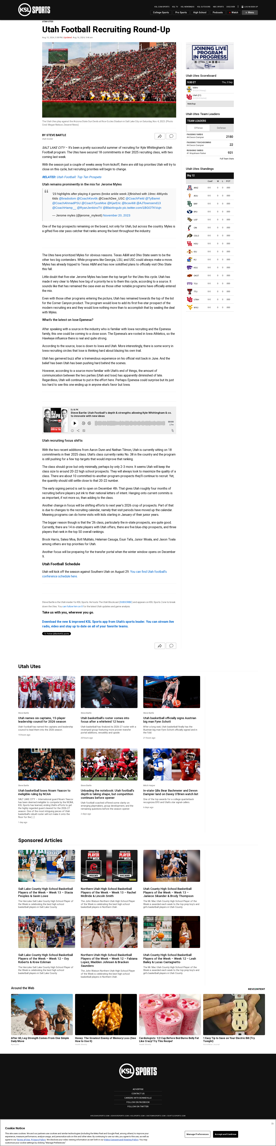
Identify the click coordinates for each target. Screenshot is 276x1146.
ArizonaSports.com (99, 1116)
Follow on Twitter (138, 1106)
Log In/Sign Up (251, 7)
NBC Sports (218, 7)
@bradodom (67, 198)
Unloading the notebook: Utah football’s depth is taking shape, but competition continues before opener (107, 794)
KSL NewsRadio (187, 7)
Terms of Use (23, 1139)
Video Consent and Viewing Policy (121, 1139)
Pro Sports (181, 12)
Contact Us (138, 1093)
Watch (234, 12)
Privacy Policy (38, 1139)
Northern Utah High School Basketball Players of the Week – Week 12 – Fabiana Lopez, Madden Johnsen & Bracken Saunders (109, 960)
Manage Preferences (198, 1134)
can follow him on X (72, 606)
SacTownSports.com (156, 1116)
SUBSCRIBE (126, 602)
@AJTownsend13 (148, 203)
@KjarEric (114, 203)
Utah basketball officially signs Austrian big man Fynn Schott (169, 719)
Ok (272, 1123)
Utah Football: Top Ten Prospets (71, 177)
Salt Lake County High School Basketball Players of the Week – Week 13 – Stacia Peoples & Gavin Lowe (45, 892)
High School (199, 12)
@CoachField (135, 198)
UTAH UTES (47, 21)
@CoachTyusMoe (93, 203)
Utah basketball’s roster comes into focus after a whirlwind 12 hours (105, 719)
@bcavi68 (129, 203)
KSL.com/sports (161, 7)
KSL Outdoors (203, 7)
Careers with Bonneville (138, 1097)
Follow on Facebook (138, 1102)
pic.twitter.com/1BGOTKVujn (142, 207)
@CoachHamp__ (64, 207)
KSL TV (175, 7)
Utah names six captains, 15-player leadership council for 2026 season (42, 719)
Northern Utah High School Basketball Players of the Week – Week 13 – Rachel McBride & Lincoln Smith (108, 892)
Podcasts (218, 12)
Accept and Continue (225, 1134)
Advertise (138, 1089)
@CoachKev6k (87, 198)
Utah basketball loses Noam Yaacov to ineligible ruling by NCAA (44, 792)
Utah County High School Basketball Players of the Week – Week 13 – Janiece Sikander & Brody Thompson (168, 892)
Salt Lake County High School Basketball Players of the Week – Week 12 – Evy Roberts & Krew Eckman (45, 958)
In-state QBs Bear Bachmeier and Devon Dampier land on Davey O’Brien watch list (170, 792)
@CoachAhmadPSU (66, 203)
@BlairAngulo (112, 207)
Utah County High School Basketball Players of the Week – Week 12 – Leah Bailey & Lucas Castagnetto (169, 958)
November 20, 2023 (116, 215)
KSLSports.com (137, 1116)
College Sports (161, 12)
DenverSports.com (120, 1116)
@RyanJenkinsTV (89, 207)
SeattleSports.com (176, 1116)
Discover (230, 7)
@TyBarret (152, 198)
